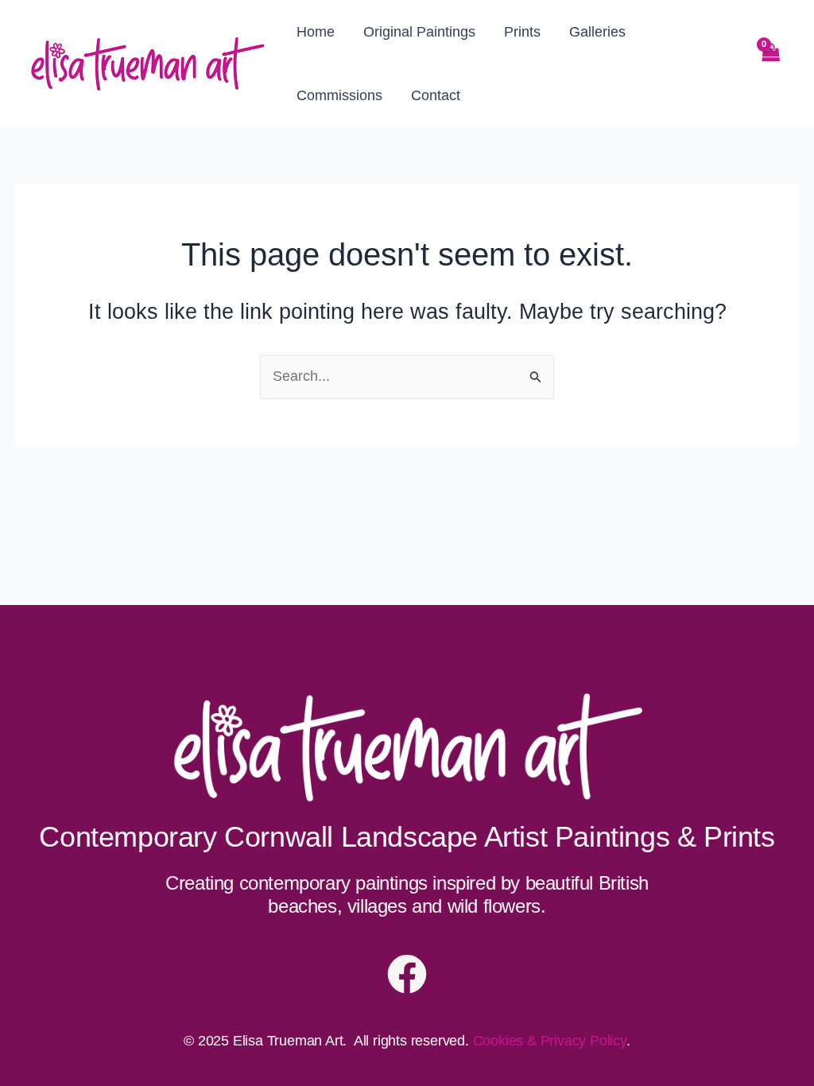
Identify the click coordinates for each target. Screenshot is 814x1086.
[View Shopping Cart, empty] (770, 63)
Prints (522, 32)
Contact (435, 95)
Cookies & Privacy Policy (549, 1041)
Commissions (339, 95)
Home (316, 32)
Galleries (597, 32)
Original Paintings (419, 32)
